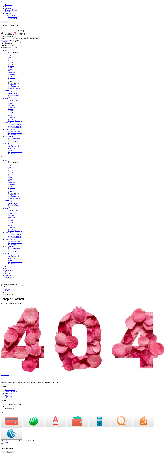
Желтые (10, 71)
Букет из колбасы (14, 138)
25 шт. (10, 55)
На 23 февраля (13, 141)
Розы (6, 50)
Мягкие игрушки (14, 146)
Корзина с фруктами (15, 133)
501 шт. (10, 60)
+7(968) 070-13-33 (6, 42)
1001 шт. (11, 62)
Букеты (7, 90)
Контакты (8, 13)
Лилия (10, 112)
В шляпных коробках (15, 88)
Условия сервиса (10, 390)
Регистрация (12, 17)
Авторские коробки (14, 126)
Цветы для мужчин (14, 140)
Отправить (11, 452)
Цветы (7, 98)
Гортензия (11, 107)
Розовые (11, 69)
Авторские (11, 91)
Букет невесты (13, 97)
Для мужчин (9, 136)
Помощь (7, 12)
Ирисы (10, 109)
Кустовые (11, 78)
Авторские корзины (14, 124)
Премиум (11, 81)
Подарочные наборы (15, 152)
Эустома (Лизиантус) (15, 121)
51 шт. (10, 57)
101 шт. (10, 59)
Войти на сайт (9, 277)
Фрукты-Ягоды (10, 129)
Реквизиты (8, 393)
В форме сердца (13, 86)
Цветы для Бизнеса (11, 10)
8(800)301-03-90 (6, 40)
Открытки (11, 148)
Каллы (10, 110)
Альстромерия (13, 100)
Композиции (9, 122)
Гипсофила (12, 105)
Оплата (7, 6)
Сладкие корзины (14, 134)
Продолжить (5, 375)
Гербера (10, 103)
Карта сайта (8, 397)
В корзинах (12, 85)
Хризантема (12, 117)
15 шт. (10, 54)
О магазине (8, 5)
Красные (11, 66)
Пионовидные (13, 79)
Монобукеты (12, 93)
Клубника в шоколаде (15, 131)
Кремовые (11, 74)
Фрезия (10, 115)
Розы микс (11, 72)
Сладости (11, 153)
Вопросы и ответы (11, 391)
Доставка (8, 8)
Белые (10, 67)
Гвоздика (11, 102)
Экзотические (12, 119)
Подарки (7, 143)
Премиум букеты (13, 95)
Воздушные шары (14, 145)
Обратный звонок (33, 38)
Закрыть (4, 452)
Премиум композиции (15, 128)
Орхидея (11, 114)
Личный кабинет (10, 15)
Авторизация (12, 18)
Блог (6, 395)
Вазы (10, 150)
